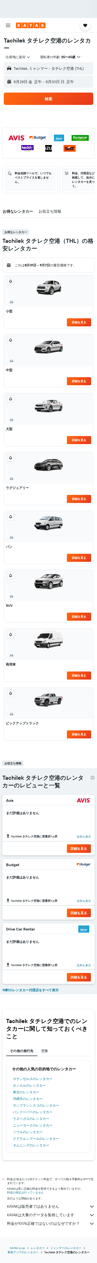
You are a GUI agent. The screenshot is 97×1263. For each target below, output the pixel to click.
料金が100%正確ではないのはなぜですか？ (43, 1223)
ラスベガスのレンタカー (31, 1119)
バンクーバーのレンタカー (33, 1112)
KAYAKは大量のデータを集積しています (40, 1214)
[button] (8, 25)
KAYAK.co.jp (17, 1248)
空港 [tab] (44, 1051)
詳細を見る (79, 322)
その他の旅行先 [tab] (22, 1051)
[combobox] (18, 57)
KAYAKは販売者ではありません (33, 1206)
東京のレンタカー (26, 1092)
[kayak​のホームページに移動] (30, 25)
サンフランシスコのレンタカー (36, 1105)
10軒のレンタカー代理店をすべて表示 (30, 990)
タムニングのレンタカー (31, 1145)
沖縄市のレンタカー (28, 1099)
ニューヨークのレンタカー (33, 1125)
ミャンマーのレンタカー (65, 1248)
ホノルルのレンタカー (29, 1085)
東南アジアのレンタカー (23, 1252)
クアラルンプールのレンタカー (36, 1138)
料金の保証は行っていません (25, 1192)
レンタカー (38, 1248)
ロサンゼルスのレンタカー (33, 1079)
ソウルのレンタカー (28, 1132)
